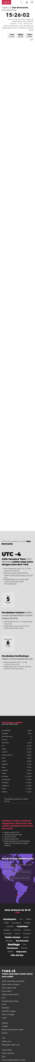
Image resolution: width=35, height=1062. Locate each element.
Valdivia (10, 951)
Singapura (5, 786)
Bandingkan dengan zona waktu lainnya (16, 800)
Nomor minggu (8, 1014)
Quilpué (26, 937)
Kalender (5, 1008)
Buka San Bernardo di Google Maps (17, 872)
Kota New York (7, 736)
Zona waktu (6, 991)
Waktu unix (6, 1041)
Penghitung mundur (10, 1001)
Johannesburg (7, 755)
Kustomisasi (7, 1050)
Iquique (7, 930)
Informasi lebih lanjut (11, 26)
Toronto (4, 740)
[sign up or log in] (27, 3)
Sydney (4, 792)
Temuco (24, 948)
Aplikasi (5, 1023)
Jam (3, 998)
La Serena (27, 930)
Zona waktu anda (9, 988)
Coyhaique (22, 926)
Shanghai (5, 782)
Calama (28, 919)
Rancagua (9, 941)
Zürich (4, 761)
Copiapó (27, 923)
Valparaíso (21, 952)
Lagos (4, 749)
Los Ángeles (7, 933)
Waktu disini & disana (10, 984)
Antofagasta (9, 919)
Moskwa (5, 770)
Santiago (14, 944)
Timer (4, 1004)
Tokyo (29, 36)
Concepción (16, 923)
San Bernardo (22, 941)
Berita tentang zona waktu (13, 1030)
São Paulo (5, 743)
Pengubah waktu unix (11, 1045)
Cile (17, 912)
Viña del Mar (17, 955)
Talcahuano (12, 948)
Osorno (17, 933)
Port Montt (27, 933)
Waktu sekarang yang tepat (13, 981)
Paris (11, 36)
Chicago (5, 733)
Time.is (6, 2)
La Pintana (16, 930)
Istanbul (5, 764)
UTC (3, 746)
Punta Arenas (12, 937)
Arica (21, 919)
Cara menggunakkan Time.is (13, 1060)
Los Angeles (6, 730)
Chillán (6, 923)
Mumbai (5, 776)
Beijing (20, 36)
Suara (4, 1018)
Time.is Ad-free (8, 1053)
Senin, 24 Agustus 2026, (20, 19)
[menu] (32, 2)
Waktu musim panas (10, 994)
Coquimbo (10, 926)
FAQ (3, 1057)
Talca (24, 944)
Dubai (4, 773)
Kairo (3, 767)
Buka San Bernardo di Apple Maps (17, 878)
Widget (5, 1026)
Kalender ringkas (9, 1011)
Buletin (5, 1033)
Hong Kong (6, 779)
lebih (31, 40)
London (4, 752)
